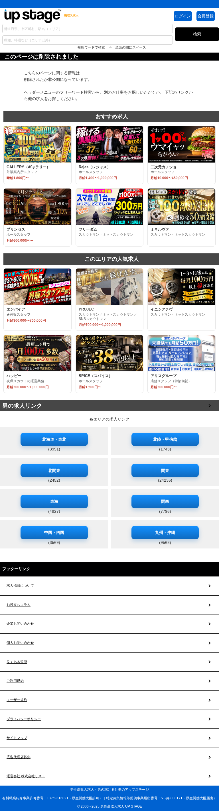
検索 (197, 34)
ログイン (183, 16)
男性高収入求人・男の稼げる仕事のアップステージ (109, 790)
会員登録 (206, 16)
